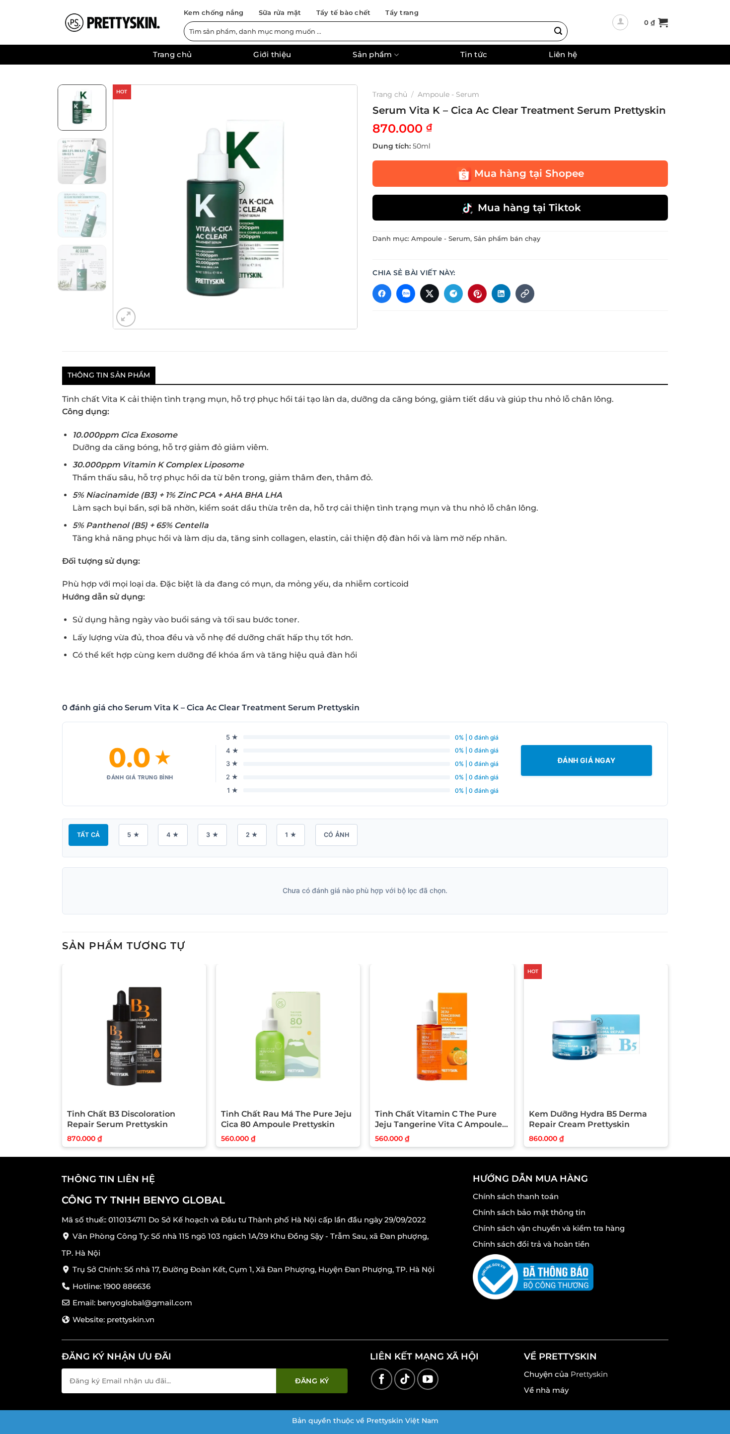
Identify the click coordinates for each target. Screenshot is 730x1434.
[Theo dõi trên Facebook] (381, 1379)
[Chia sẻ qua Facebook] (381, 293)
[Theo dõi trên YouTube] (427, 1379)
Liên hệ (563, 55)
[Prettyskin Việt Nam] (111, 22)
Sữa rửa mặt (280, 12)
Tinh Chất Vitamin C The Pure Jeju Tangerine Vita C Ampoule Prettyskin (438, 1119)
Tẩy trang (401, 12)
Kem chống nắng (214, 12)
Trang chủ (172, 55)
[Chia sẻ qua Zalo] (405, 293)
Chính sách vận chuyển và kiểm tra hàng (549, 1228)
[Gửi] (558, 31)
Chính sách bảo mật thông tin (529, 1212)
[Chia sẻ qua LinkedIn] (501, 293)
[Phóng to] (126, 317)
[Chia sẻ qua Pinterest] (477, 293)
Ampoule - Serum (448, 94)
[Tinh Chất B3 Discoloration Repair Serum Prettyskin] (134, 1036)
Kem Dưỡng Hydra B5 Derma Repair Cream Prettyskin (588, 1119)
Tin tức (473, 55)
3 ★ (212, 834)
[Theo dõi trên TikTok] (405, 1379)
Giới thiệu (272, 55)
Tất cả (88, 834)
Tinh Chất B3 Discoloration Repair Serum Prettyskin (121, 1119)
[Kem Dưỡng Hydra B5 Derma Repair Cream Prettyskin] (596, 1036)
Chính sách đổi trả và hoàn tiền (531, 1244)
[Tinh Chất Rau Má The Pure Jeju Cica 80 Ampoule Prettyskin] (288, 1036)
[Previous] (130, 206)
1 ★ (290, 834)
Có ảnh (336, 834)
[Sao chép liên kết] (524, 293)
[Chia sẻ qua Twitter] (429, 293)
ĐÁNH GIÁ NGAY (586, 760)
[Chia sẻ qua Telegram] (453, 293)
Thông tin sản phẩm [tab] (109, 375)
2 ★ (252, 834)
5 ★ (133, 834)
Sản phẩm (372, 55)
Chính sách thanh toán (516, 1196)
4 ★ (172, 834)
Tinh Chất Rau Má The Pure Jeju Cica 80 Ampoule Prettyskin (286, 1119)
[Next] (340, 206)
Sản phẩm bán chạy (507, 238)
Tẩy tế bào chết (343, 12)
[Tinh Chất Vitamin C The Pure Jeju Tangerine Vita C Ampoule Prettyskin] (442, 1036)
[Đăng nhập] (620, 22)
